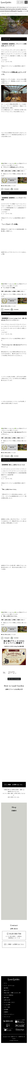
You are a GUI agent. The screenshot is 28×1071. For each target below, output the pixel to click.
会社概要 (6, 1033)
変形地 (9, 207)
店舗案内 (6, 1035)
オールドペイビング (19, 203)
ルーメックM (4, 207)
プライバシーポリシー (9, 1038)
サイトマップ (7, 1040)
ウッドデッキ (14, 50)
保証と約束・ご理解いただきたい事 (12, 1016)
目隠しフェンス (21, 55)
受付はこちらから (8, 923)
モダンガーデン (14, 328)
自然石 (9, 474)
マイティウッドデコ (15, 205)
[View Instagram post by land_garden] (9, 683)
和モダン (20, 328)
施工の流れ (6, 1021)
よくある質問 (7, 1028)
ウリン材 (20, 50)
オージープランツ (22, 469)
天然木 (11, 55)
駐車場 (8, 209)
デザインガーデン (21, 326)
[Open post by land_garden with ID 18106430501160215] (22, 688)
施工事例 (6, 1011)
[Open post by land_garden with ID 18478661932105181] (14, 696)
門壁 (5, 209)
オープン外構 (11, 203)
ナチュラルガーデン (8, 53)
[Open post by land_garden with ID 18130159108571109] (6, 696)
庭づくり (15, 55)
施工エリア (6, 1014)
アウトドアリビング (6, 50)
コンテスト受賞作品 (8, 1018)
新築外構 (24, 472)
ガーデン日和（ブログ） (9, 1026)
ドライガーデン (13, 471)
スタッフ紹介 (7, 1030)
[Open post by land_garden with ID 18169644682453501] (6, 680)
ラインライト (23, 205)
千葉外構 (10, 472)
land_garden (6, 677)
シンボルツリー (6, 326)
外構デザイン (15, 472)
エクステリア (4, 203)
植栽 (20, 207)
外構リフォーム (15, 207)
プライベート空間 (22, 53)
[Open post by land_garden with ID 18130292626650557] (6, 688)
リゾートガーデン (5, 55)
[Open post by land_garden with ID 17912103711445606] (22, 696)
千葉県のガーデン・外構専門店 (17, 1060)
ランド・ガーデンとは (9, 1009)
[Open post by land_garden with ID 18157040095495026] (22, 680)
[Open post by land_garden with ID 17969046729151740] (14, 680)
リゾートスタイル (21, 471)
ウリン (9, 469)
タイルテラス (13, 326)
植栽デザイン (4, 474)
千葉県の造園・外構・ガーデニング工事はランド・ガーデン (12, 13)
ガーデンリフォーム (18, 52)
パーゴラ (15, 53)
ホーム (5, 1006)
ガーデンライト (9, 52)
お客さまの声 (7, 1023)
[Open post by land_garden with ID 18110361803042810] (14, 688)
